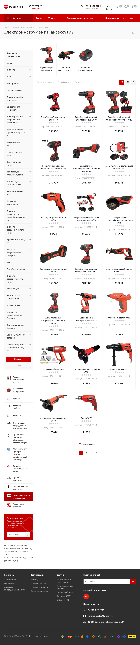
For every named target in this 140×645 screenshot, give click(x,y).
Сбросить (18, 365)
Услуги (60, 575)
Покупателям (37, 575)
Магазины (9, 583)
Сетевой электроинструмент (66, 69)
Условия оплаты (38, 583)
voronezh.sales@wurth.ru (100, 616)
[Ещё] (131, 18)
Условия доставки (39, 587)
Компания (9, 575)
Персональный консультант (64, 580)
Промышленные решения (65, 587)
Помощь (34, 579)
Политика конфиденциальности (14, 588)
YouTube (86, 596)
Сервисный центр (65, 592)
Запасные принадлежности (86, 69)
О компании (10, 579)
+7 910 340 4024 (92, 6)
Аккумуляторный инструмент (46, 69)
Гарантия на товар (39, 591)
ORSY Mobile (63, 600)
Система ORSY (64, 596)
